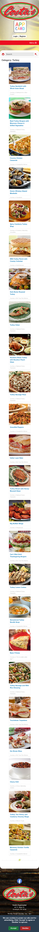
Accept (13, 928)
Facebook (19, 881)
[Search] (35, 54)
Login (15, 36)
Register (23, 36)
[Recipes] (3, 54)
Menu (32, 42)
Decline (25, 928)
